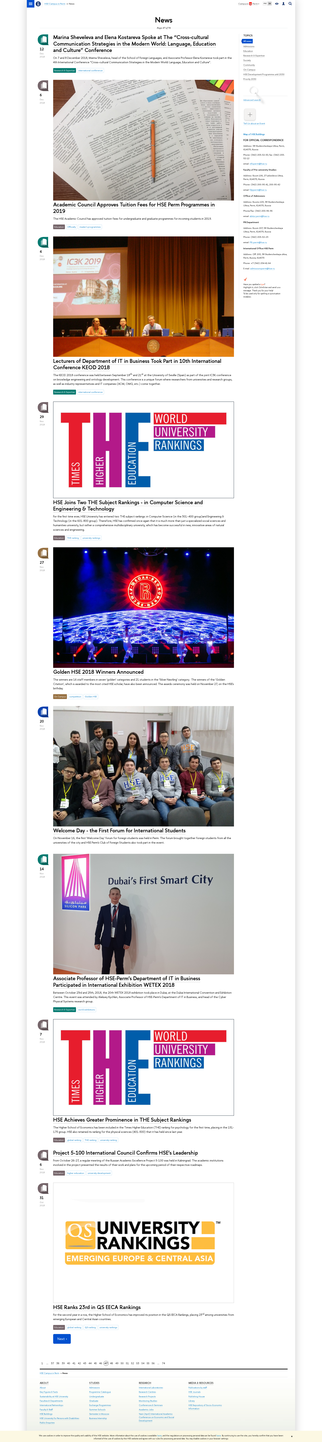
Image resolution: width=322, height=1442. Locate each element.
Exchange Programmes (100, 1405)
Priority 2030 (249, 78)
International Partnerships (51, 1405)
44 (90, 1363)
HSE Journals (194, 1392)
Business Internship (98, 1418)
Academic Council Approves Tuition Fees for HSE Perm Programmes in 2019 (134, 208)
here (159, 1435)
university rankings (91, 537)
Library (192, 1400)
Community (249, 64)
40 (68, 1363)
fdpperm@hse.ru (258, 189)
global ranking (74, 1140)
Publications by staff (198, 1387)
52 (132, 1363)
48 (111, 1363)
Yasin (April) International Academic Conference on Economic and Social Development (156, 1417)
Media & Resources (201, 1383)
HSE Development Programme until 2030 (263, 74)
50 (122, 1363)
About (44, 1383)
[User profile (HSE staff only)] (283, 4)
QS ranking (90, 1327)
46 (100, 1363)
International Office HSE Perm (258, 248)
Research (145, 1383)
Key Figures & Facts (49, 1392)
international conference (90, 70)
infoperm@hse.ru (258, 163)
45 (95, 1363)
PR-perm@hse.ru (258, 242)
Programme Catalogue (100, 1392)
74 (163, 1363)
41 (73, 1363)
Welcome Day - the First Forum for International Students (119, 830)
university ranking (108, 1140)
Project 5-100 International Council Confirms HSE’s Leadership (125, 1152)
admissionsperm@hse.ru (262, 268)
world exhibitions (86, 1009)
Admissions (248, 46)
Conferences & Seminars (151, 1405)
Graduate (93, 1400)
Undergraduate (96, 1396)
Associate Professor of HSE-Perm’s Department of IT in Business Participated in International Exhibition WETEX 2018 (126, 981)
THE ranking (73, 537)
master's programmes (90, 226)
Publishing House (197, 1396)
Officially (71, 226)
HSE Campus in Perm (49, 1373)
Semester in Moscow (99, 1413)
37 (52, 1363)
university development (99, 1173)
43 (84, 1363)
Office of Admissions (254, 195)
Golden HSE (91, 696)
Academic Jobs (146, 1409)
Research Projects (147, 1396)
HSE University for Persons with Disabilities (59, 1418)
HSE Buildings (46, 1413)
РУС (265, 3)
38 (57, 1363)
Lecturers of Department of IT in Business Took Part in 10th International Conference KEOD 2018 (137, 364)
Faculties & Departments (51, 1400)
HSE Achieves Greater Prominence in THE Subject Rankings (122, 1119)
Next (61, 1339)
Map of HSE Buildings (254, 134)
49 (116, 1363)
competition (75, 696)
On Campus (249, 69)
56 (153, 1363)
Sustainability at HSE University (54, 1396)
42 (79, 1363)
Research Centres (147, 1392)
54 (143, 1363)
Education (248, 50)
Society (247, 60)
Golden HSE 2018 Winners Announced (98, 671)
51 (127, 1363)
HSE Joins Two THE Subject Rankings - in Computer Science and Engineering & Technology (128, 505)
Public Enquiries (47, 1422)
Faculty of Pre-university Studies (259, 169)
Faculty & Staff (46, 1409)
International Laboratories (151, 1387)
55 (148, 1363)
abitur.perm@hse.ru (259, 216)
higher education (75, 1173)
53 (137, 1363)
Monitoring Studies (148, 1400)
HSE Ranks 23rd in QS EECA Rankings (97, 1307)
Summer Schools (97, 1409)
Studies (94, 1383)
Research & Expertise (254, 55)
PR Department (251, 222)
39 (63, 1363)
